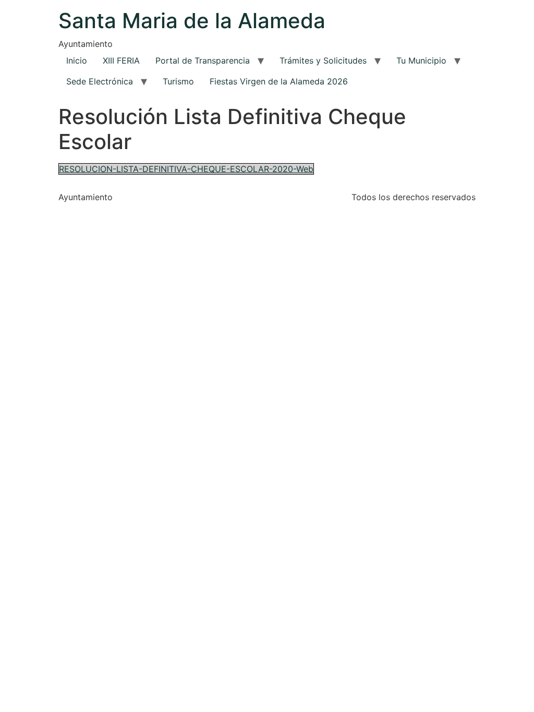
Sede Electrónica (99, 81)
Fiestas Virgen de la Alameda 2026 (279, 81)
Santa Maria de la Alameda (191, 20)
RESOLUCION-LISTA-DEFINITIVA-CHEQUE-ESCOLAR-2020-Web (186, 169)
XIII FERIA (121, 60)
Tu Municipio (421, 60)
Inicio (76, 60)
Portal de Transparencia (202, 60)
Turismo (178, 81)
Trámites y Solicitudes (323, 60)
